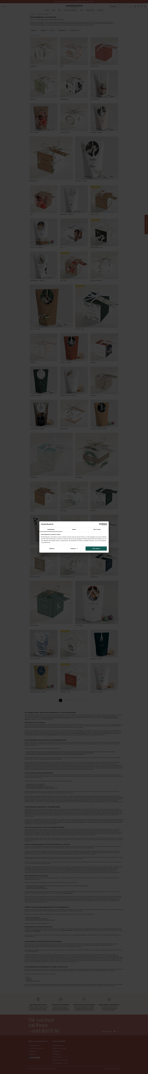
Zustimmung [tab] (50, 529)
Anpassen (73, 548)
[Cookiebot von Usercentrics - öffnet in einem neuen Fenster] (100, 524)
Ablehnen (51, 548)
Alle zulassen (96, 548)
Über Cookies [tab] (97, 529)
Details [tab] (74, 529)
